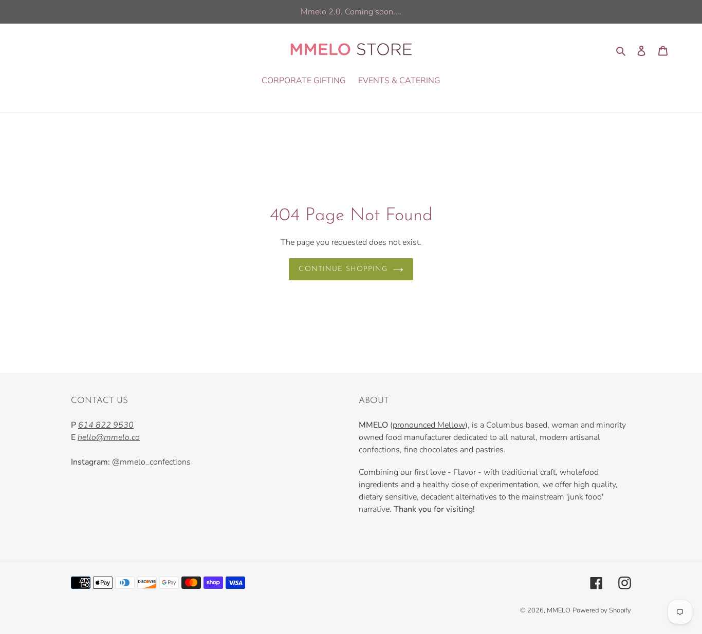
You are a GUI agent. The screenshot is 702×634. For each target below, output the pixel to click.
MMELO (558, 610)
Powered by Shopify (601, 610)
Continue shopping (343, 269)
